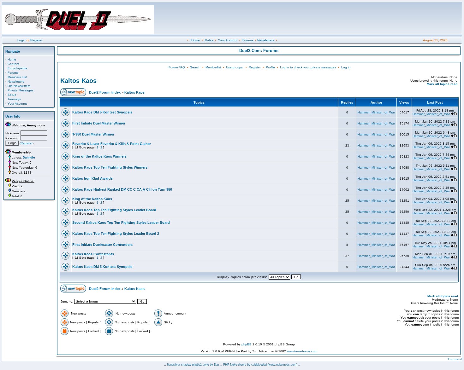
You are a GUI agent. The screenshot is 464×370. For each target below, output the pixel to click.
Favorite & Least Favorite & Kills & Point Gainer (111, 144)
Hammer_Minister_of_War (376, 112)
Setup (12, 94)
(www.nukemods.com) (282, 364)
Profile (270, 67)
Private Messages (20, 90)
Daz (216, 364)
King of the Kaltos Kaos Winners (99, 156)
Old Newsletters (19, 86)
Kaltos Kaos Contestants (93, 254)
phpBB (246, 344)
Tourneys (14, 99)
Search (195, 67)
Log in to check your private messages (308, 67)
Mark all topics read (442, 84)
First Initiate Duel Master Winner (98, 123)
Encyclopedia (17, 68)
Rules (209, 40)
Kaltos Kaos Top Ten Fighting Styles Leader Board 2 (115, 233)
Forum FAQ (177, 67)
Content (13, 64)
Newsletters (265, 40)
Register (36, 40)
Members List (17, 77)
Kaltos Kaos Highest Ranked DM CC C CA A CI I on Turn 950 (122, 189)
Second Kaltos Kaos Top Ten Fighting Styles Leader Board (121, 222)
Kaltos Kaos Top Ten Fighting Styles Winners (109, 167)
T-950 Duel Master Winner (93, 134)
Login (21, 40)
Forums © (455, 359)
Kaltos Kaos (78, 80)
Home (195, 40)
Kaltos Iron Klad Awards (92, 178)
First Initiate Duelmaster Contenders (102, 244)
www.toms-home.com (302, 351)
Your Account (227, 40)
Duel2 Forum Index (105, 92)
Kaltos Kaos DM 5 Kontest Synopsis (102, 112)
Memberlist (213, 67)
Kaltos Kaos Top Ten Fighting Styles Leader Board (114, 210)
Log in (345, 67)
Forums (247, 40)
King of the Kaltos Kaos (92, 199)
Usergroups (234, 67)
